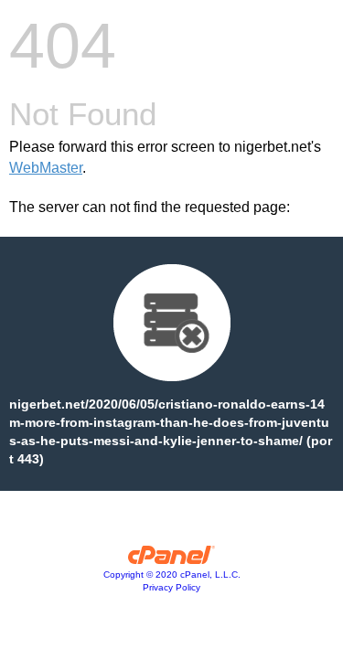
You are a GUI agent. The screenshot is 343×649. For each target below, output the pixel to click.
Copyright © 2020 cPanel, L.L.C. (172, 574)
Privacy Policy (171, 587)
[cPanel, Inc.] (171, 559)
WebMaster (45, 168)
